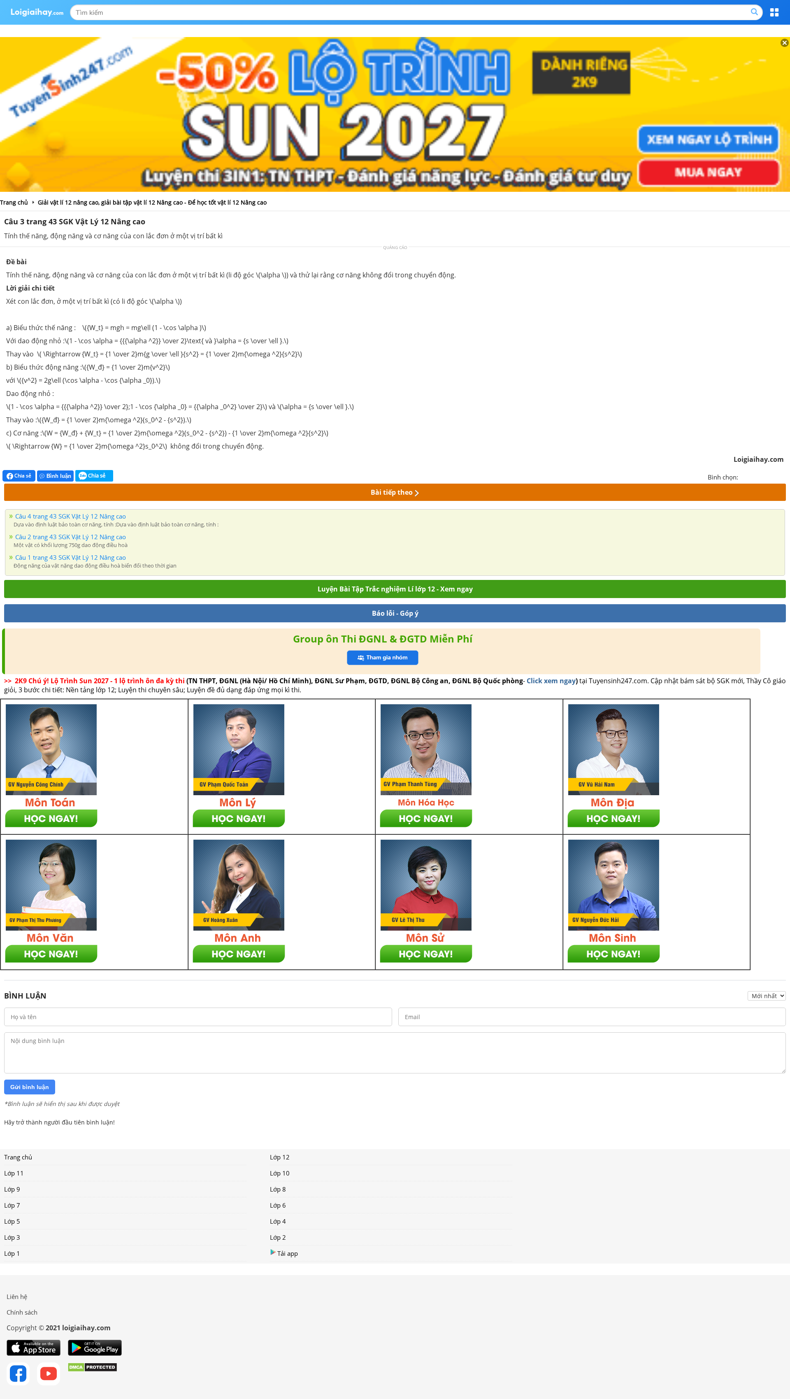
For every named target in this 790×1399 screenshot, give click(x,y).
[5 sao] (784, 476)
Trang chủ (18, 1157)
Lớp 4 (278, 1221)
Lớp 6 (278, 1205)
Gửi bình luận (29, 1087)
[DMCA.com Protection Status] (92, 1373)
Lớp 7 (12, 1205)
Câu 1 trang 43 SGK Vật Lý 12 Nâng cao (70, 557)
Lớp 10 (280, 1173)
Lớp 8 (278, 1189)
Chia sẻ (22, 475)
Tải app (287, 1253)
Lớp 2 (278, 1237)
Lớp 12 (280, 1157)
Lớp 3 (12, 1237)
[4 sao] (774, 476)
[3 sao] (764, 476)
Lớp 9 (12, 1189)
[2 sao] (755, 476)
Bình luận (58, 476)
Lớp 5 (12, 1221)
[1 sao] (745, 476)
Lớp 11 (14, 1173)
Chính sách (22, 1312)
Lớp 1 (12, 1253)
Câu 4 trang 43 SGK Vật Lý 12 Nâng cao (70, 516)
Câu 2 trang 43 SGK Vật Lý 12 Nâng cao (70, 537)
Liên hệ (17, 1296)
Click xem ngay (551, 680)
